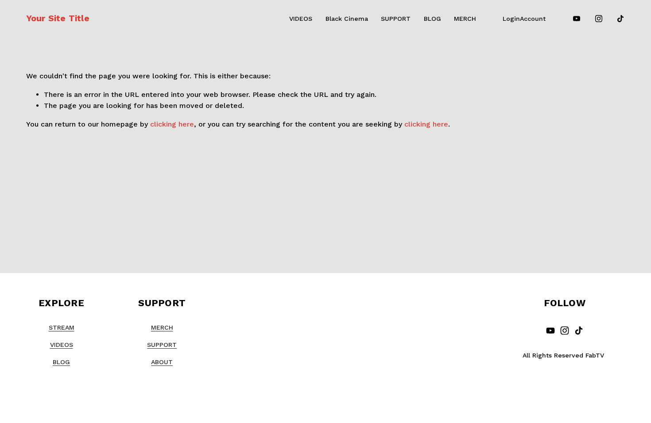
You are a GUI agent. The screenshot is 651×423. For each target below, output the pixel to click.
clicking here (172, 124)
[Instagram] (598, 18)
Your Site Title (57, 18)
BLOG (432, 18)
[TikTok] (620, 18)
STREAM (61, 327)
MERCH (465, 18)
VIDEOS (300, 18)
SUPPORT (396, 18)
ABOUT (162, 361)
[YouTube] (576, 18)
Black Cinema (347, 18)
